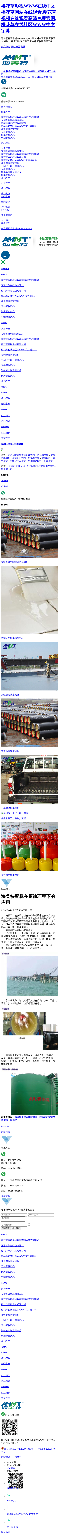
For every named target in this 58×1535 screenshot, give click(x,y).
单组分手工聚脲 (18, 461)
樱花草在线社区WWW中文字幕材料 (19, 126)
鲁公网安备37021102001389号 (18, 1449)
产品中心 (5, 46)
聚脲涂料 (46, 458)
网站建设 (5, 1457)
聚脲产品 (5, 112)
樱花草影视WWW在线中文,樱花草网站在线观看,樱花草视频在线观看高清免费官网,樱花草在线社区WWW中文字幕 (28, 18)
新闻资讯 (5, 202)
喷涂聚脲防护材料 (10, 129)
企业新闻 (5, 207)
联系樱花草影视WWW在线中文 (16, 228)
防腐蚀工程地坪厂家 (40, 1117)
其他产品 (5, 178)
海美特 (11, 466)
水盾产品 (5, 148)
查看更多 (5, 1196)
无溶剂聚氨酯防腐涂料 (12, 120)
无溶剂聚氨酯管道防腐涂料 (21, 455)
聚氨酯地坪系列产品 (11, 172)
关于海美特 (6, 215)
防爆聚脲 (48, 461)
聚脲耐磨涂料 (35, 461)
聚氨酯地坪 (33, 458)
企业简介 (5, 220)
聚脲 (23, 46)
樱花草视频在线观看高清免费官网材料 (20, 117)
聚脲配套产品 (8, 135)
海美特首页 (6, 107)
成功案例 (5, 188)
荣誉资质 (5, 223)
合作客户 (5, 196)
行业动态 (5, 210)
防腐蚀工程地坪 (22, 1117)
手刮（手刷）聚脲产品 (12, 166)
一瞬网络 (16, 1457)
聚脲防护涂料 (19, 458)
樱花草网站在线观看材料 (13, 123)
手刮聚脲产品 (8, 138)
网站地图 (15, 46)
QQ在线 (11, 1468)
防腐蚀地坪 (42, 455)
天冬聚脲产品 (8, 132)
